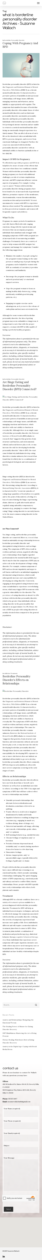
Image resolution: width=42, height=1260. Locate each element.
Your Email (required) (12, 1133)
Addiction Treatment (10, 673)
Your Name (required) (12, 1109)
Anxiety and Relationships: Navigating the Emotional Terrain (18, 1021)
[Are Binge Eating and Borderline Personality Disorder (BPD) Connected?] (21, 400)
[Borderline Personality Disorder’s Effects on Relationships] (16, 691)
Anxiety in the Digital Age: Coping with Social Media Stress (20, 1048)
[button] (38, 3)
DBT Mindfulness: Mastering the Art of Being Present (20, 1034)
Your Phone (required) (12, 1121)
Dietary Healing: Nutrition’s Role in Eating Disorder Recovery (18, 1041)
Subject (6, 1146)
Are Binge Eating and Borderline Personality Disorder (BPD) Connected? (20, 385)
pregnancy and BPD (28, 163)
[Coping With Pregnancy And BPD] (21, 81)
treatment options (17, 902)
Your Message (9, 1158)
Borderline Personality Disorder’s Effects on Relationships (16, 680)
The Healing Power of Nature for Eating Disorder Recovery (18, 1028)
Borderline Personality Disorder (14, 40)
